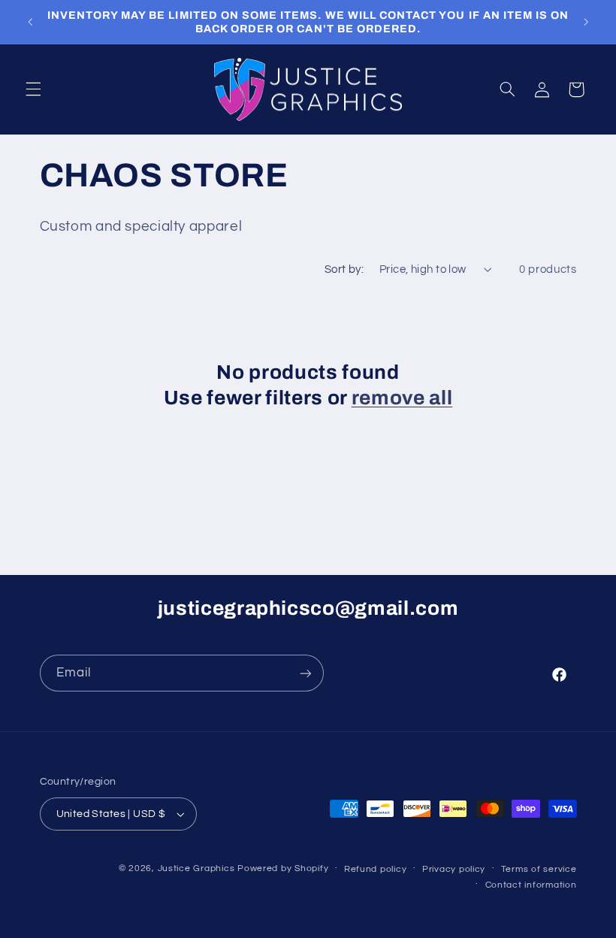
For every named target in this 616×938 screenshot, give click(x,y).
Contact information (531, 885)
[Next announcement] (585, 21)
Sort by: (344, 269)
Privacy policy (453, 869)
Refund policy (375, 869)
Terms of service (539, 869)
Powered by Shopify (282, 868)
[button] (33, 89)
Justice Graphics (196, 868)
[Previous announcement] (30, 21)
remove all (402, 398)
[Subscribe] (305, 673)
